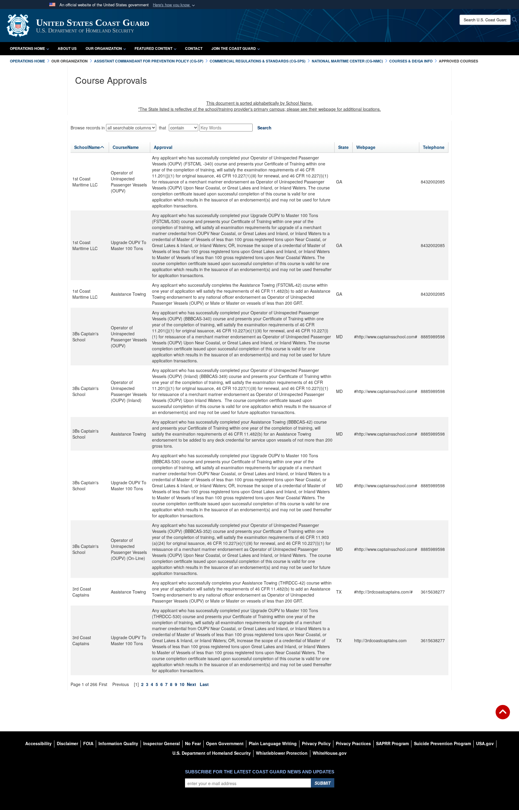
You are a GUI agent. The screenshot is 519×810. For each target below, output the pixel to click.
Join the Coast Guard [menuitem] (233, 48)
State (343, 147)
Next (191, 684)
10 (182, 684)
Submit (322, 783)
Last (204, 684)
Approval (163, 147)
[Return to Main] (503, 716)
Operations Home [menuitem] (27, 48)
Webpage (365, 147)
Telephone (434, 147)
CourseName (126, 147)
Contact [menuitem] (193, 48)
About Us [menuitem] (67, 48)
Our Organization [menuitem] (104, 48)
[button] (174, 5)
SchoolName (87, 147)
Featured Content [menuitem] (153, 48)
